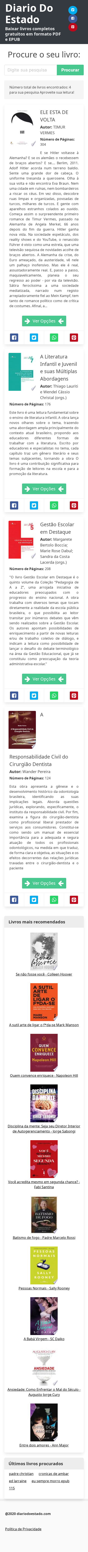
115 (12, 1488)
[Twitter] (72, 10)
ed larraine (17, 1481)
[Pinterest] (72, 27)
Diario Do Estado (29, 13)
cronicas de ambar (54, 1473)
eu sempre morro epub (50, 1481)
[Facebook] (72, 18)
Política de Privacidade (23, 1529)
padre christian (21, 1473)
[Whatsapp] (54, 337)
